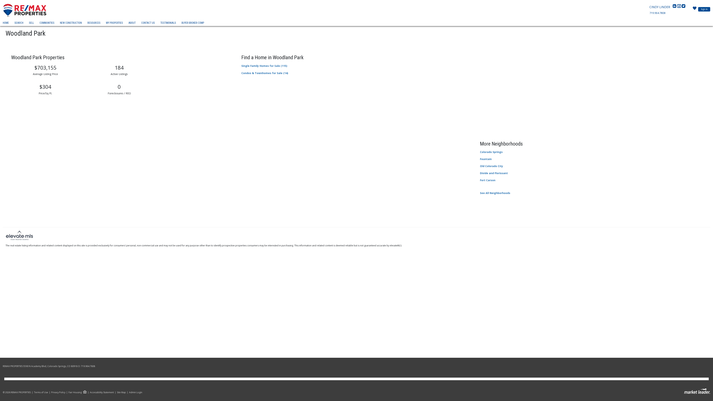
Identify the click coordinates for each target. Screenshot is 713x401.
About (132, 22)
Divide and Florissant (494, 173)
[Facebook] (679, 7)
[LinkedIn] (675, 7)
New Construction (71, 22)
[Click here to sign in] (694, 9)
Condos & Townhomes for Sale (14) (264, 73)
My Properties (114, 22)
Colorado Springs (491, 152)
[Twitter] (683, 7)
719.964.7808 (657, 13)
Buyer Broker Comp (193, 22)
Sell (31, 22)
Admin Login (135, 392)
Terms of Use (41, 392)
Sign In (704, 9)
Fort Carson (487, 180)
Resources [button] (93, 22)
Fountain (486, 159)
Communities (47, 22)
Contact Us (148, 22)
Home (6, 22)
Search (18, 22)
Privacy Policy (58, 392)
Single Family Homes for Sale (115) (264, 66)
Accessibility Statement (102, 392)
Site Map (121, 392)
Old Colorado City (491, 166)
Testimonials (168, 22)
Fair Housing (75, 392)
